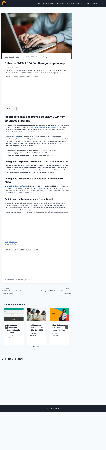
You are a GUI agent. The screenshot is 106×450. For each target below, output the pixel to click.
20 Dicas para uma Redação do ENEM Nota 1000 (36, 327)
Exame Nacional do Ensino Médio (45, 127)
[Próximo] (66, 327)
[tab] (33, 346)
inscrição (15, 137)
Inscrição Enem (9, 279)
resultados (41, 188)
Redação (9, 67)
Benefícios (60, 3)
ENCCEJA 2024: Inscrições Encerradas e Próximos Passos (15, 290)
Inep (27, 165)
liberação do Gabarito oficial (16, 186)
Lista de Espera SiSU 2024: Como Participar (59, 327)
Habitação (79, 3)
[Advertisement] (37, 93)
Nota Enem (19, 279)
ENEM (17, 57)
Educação (11, 57)
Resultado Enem (29, 279)
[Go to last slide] (6, 327)
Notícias (86, 3)
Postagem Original (11, 242)
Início (38, 3)
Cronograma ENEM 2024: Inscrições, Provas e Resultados (56, 290)
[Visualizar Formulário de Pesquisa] (102, 3)
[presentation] (14, 314)
